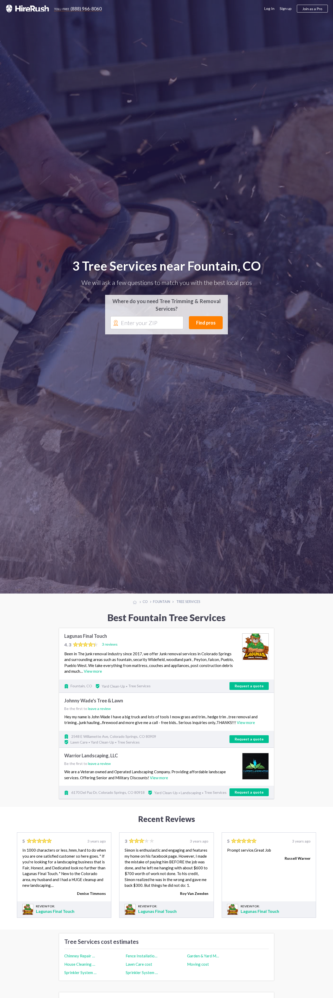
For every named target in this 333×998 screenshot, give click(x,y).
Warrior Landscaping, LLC (91, 761)
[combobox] (147, 325)
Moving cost (198, 969)
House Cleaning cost (80, 969)
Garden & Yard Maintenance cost (203, 961)
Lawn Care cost (139, 969)
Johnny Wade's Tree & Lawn (93, 706)
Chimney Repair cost (80, 961)
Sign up (286, 8)
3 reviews (110, 649)
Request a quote (249, 691)
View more (93, 676)
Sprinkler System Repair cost (142, 977)
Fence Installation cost (142, 961)
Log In (269, 8)
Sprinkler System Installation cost (80, 977)
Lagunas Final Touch (85, 641)
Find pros (206, 325)
